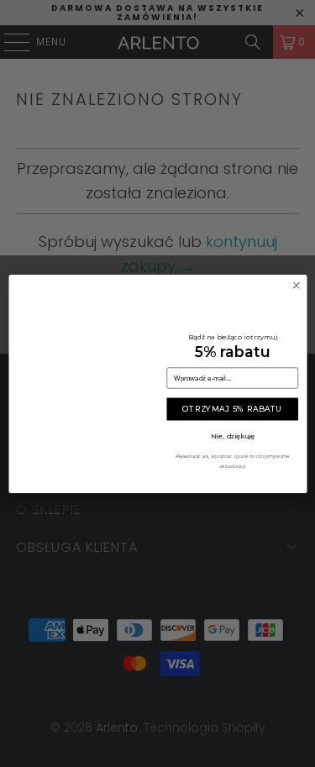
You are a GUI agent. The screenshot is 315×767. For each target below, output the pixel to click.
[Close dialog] (296, 285)
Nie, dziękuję (232, 435)
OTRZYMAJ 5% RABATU (232, 408)
